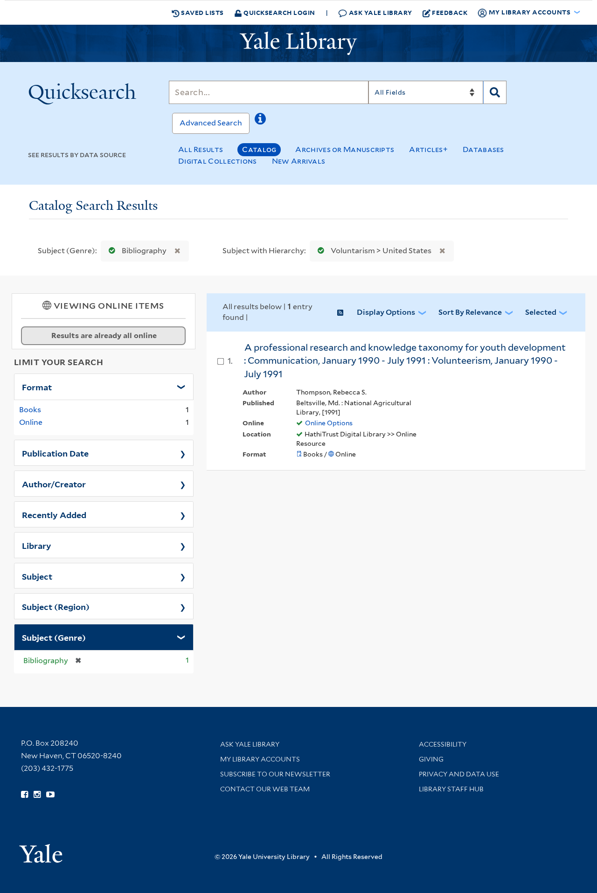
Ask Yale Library (379, 12)
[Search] (495, 92)
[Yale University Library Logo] (298, 43)
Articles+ (428, 149)
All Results (200, 149)
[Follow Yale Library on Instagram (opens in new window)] (37, 794)
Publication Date (55, 452)
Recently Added (54, 514)
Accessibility (442, 744)
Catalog (259, 149)
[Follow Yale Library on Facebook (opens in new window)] (24, 794)
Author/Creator (54, 483)
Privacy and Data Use (459, 774)
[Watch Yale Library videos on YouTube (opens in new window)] (50, 794)
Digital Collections (217, 161)
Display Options (386, 312)
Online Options (329, 423)
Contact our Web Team (265, 789)
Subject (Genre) (54, 637)
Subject (37, 575)
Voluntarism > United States (381, 250)
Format (37, 386)
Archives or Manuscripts (344, 149)
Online (30, 422)
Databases (483, 149)
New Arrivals (299, 161)
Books (30, 409)
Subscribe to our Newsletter (275, 774)
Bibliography (144, 250)
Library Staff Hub (451, 789)
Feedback (449, 12)
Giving (431, 759)
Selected (540, 312)
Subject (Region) (56, 606)
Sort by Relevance (470, 312)
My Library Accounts (260, 759)
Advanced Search (211, 122)
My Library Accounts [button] (529, 11)
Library (36, 545)
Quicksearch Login (278, 12)
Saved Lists (202, 12)
